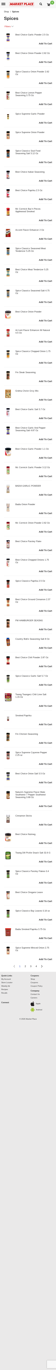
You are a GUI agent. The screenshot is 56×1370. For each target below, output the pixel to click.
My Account (6, 979)
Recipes (4, 989)
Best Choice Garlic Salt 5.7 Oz (30, 409)
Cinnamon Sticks (23, 816)
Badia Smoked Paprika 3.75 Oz (30, 929)
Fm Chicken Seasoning (26, 734)
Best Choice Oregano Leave (29, 892)
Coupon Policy (36, 986)
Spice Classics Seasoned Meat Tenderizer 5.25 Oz (30, 249)
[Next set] (41, 966)
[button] (45, 44)
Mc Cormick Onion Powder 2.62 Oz (32, 523)
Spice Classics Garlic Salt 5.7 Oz (31, 676)
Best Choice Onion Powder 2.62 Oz (32, 53)
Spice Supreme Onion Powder (30, 132)
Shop (6, 11)
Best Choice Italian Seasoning (30, 172)
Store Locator (7, 982)
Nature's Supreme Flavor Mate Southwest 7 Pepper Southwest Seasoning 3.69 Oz (30, 795)
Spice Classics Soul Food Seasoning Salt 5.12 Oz (27, 152)
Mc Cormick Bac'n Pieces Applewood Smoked (28, 210)
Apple (38, 1004)
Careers (34, 998)
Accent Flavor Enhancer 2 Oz (29, 230)
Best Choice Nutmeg (25, 834)
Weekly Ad (5, 986)
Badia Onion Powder (25, 504)
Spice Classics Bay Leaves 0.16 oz (32, 911)
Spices (15, 11)
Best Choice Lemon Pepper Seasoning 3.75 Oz (28, 94)
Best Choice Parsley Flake (28, 541)
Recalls (4, 993)
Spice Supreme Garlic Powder (30, 114)
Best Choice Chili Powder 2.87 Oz (31, 657)
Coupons (35, 976)
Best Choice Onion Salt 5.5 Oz (30, 773)
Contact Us (35, 994)
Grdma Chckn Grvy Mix (27, 391)
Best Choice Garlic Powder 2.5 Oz (32, 34)
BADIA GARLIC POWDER (28, 486)
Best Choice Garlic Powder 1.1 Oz (32, 449)
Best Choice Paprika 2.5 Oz (28, 190)
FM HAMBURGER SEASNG (29, 620)
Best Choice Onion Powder (28, 311)
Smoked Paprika (23, 715)
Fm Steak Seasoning (25, 372)
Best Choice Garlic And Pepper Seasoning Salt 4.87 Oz (30, 429)
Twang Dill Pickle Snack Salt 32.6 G (32, 852)
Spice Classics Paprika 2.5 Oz (30, 581)
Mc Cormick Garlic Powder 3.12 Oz (32, 467)
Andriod (39, 1010)
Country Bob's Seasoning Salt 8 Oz (32, 639)
